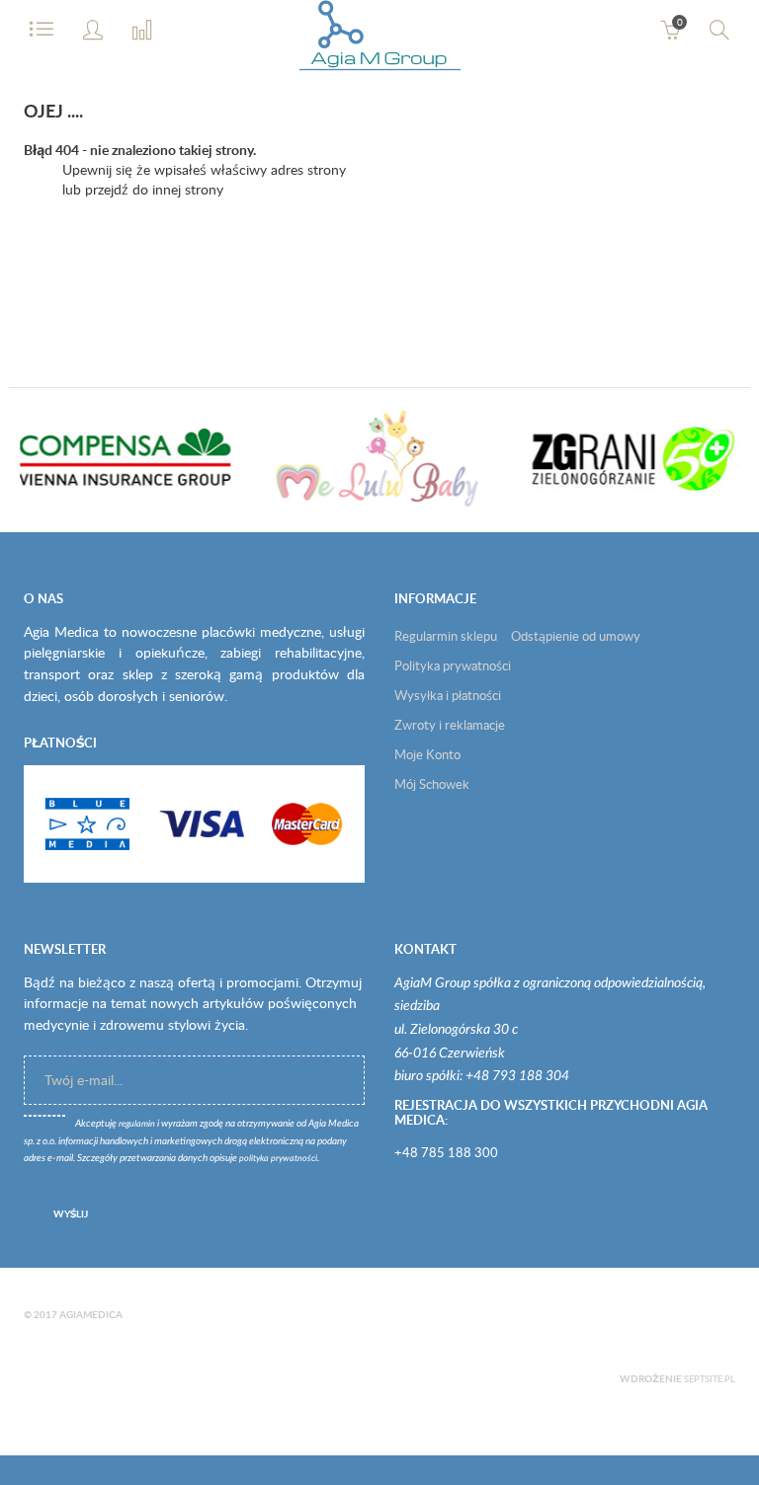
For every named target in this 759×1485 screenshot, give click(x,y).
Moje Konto (427, 754)
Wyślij (70, 1213)
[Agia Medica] (379, 39)
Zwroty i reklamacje (449, 725)
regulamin (137, 1124)
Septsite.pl (709, 1378)
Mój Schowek (431, 784)
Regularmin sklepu (445, 636)
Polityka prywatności (452, 665)
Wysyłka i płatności (447, 695)
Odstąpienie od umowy (575, 636)
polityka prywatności (278, 1158)
